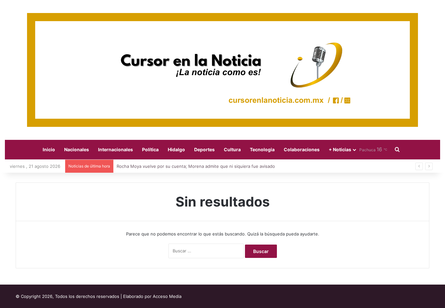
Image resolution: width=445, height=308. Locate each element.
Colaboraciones (302, 149)
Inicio (49, 149)
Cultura (232, 149)
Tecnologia (262, 149)
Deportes (204, 149)
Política (150, 149)
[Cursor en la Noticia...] (222, 70)
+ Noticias (340, 149)
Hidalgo (176, 149)
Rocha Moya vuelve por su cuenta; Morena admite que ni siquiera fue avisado (196, 166)
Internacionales (115, 149)
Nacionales (76, 149)
